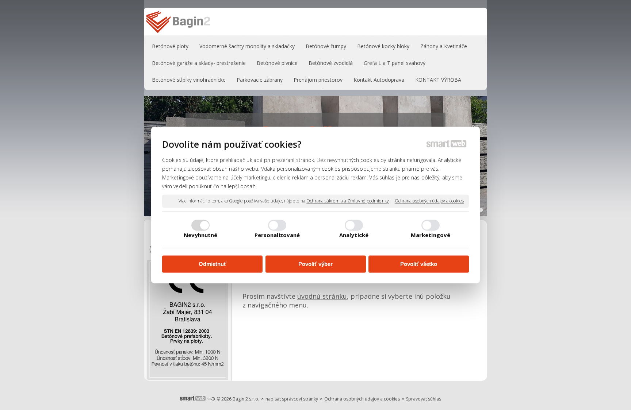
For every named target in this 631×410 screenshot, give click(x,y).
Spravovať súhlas (423, 399)
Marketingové (430, 235)
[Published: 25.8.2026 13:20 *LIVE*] (211, 399)
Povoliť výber (315, 264)
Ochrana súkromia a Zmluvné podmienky (347, 201)
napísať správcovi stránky (291, 399)
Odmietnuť (212, 264)
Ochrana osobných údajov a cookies (429, 201)
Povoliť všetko (418, 264)
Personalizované (277, 235)
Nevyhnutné (201, 235)
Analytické (353, 235)
